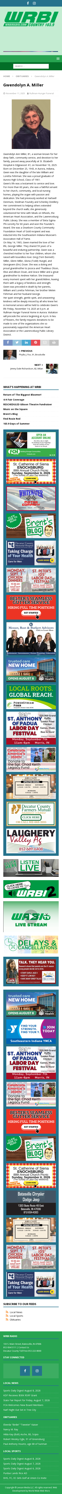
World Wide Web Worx (39, 1490)
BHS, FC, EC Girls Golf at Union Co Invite (24, 1478)
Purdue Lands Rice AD (15, 1473)
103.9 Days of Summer (16, 423)
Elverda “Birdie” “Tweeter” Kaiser (20, 1424)
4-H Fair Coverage (13, 399)
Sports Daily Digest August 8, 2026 (22, 1390)
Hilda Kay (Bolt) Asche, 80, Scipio (21, 1434)
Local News (16, 1312)
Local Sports (16, 1315)
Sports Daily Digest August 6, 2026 (22, 1468)
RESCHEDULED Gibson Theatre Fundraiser (27, 404)
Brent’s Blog (10, 413)
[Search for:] (31, 66)
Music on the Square (15, 409)
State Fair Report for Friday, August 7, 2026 (26, 1400)
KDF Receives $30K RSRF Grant (20, 1395)
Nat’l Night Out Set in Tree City (19, 1409)
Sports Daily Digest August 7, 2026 (22, 1463)
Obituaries (15, 1319)
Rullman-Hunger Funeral (41, 93)
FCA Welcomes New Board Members (23, 1405)
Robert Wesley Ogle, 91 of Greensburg (23, 1439)
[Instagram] (34, 3)
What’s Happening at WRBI (22, 387)
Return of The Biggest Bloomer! (22, 394)
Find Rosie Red (11, 418)
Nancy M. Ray (10, 1429)
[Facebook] (28, 3)
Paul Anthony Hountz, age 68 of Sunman (25, 1443)
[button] (57, 58)
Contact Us (23, 1347)
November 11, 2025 (15, 93)
